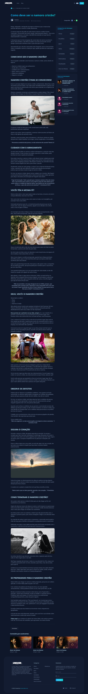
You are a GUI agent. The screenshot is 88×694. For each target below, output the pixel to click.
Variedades (62, 54)
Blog (22, 3)
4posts (72, 63)
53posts (72, 53)
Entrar (81, 3)
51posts (72, 33)
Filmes (60, 34)
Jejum (60, 44)
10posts (72, 38)
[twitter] (74, 20)
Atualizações (62, 64)
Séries (60, 49)
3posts (72, 43)
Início (18, 3)
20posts (72, 58)
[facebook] (72, 20)
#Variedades (14, 628)
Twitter (66, 688)
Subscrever (59, 680)
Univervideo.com (24, 688)
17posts (72, 68)
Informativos (62, 59)
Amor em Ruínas (63, 69)
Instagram (73, 688)
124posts (72, 48)
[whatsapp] (77, 20)
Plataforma (47, 666)
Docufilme (61, 39)
